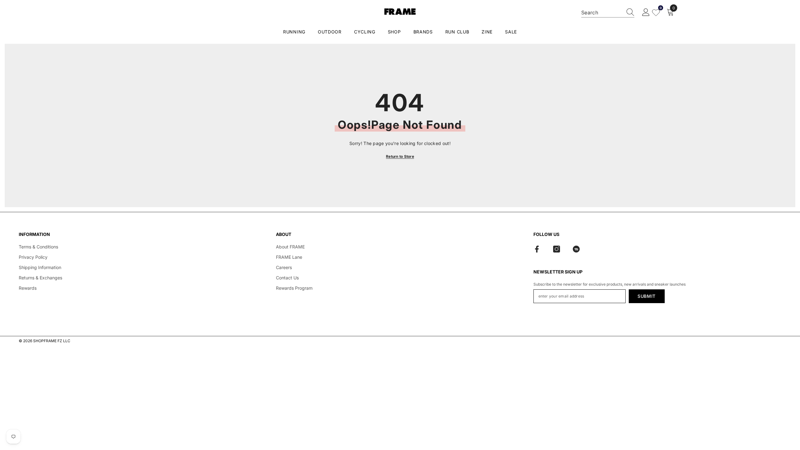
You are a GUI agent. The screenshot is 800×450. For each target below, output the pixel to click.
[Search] (607, 13)
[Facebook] (536, 249)
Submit (647, 296)
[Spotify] (576, 249)
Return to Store (400, 156)
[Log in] (646, 12)
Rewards (28, 288)
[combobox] (601, 12)
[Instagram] (556, 249)
